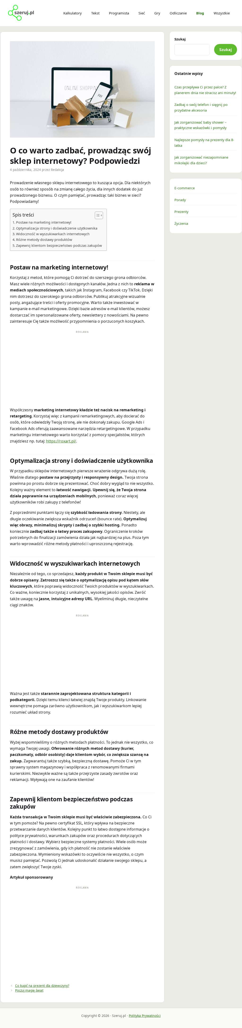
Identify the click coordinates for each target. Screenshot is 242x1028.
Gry (157, 13)
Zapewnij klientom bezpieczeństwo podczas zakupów (59, 245)
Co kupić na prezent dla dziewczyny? (42, 986)
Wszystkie (222, 13)
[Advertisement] (82, 367)
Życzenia (181, 223)
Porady (180, 199)
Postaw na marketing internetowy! (43, 222)
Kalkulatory (72, 13)
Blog (200, 13)
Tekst (95, 13)
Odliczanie (178, 13)
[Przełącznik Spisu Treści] (96, 215)
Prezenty (181, 211)
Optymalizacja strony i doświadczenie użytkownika (56, 228)
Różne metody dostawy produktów (44, 239)
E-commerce (184, 188)
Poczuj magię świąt (29, 990)
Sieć (141, 13)
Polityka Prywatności (145, 1015)
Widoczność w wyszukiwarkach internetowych (53, 234)
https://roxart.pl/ (61, 441)
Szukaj (180, 39)
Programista (119, 13)
